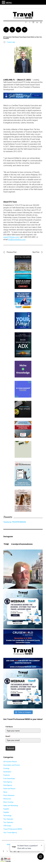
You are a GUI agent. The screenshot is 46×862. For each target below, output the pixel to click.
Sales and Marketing (10, 805)
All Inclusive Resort (10, 761)
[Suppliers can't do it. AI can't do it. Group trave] (23, 569)
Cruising (6, 768)
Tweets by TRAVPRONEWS (14, 522)
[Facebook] (3, 851)
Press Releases (8, 795)
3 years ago (11, 42)
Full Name (9, 727)
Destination (7, 772)
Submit (10, 748)
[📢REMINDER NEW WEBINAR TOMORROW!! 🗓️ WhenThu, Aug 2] (23, 609)
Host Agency (7, 782)
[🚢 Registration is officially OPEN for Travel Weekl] (23, 649)
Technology (7, 815)
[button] (4, 2)
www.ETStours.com (11, 237)
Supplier (6, 809)
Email (8, 736)
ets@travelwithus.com (17, 239)
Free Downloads (9, 778)
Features (6, 775)
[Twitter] (7, 850)
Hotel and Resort (9, 788)
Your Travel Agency (10, 832)
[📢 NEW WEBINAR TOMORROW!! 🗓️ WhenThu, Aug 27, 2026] (23, 688)
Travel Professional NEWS (12, 829)
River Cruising (8, 802)
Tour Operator (8, 819)
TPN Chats (7, 826)
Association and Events (11, 765)
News (5, 792)
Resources (7, 799)
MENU (9, 2)
